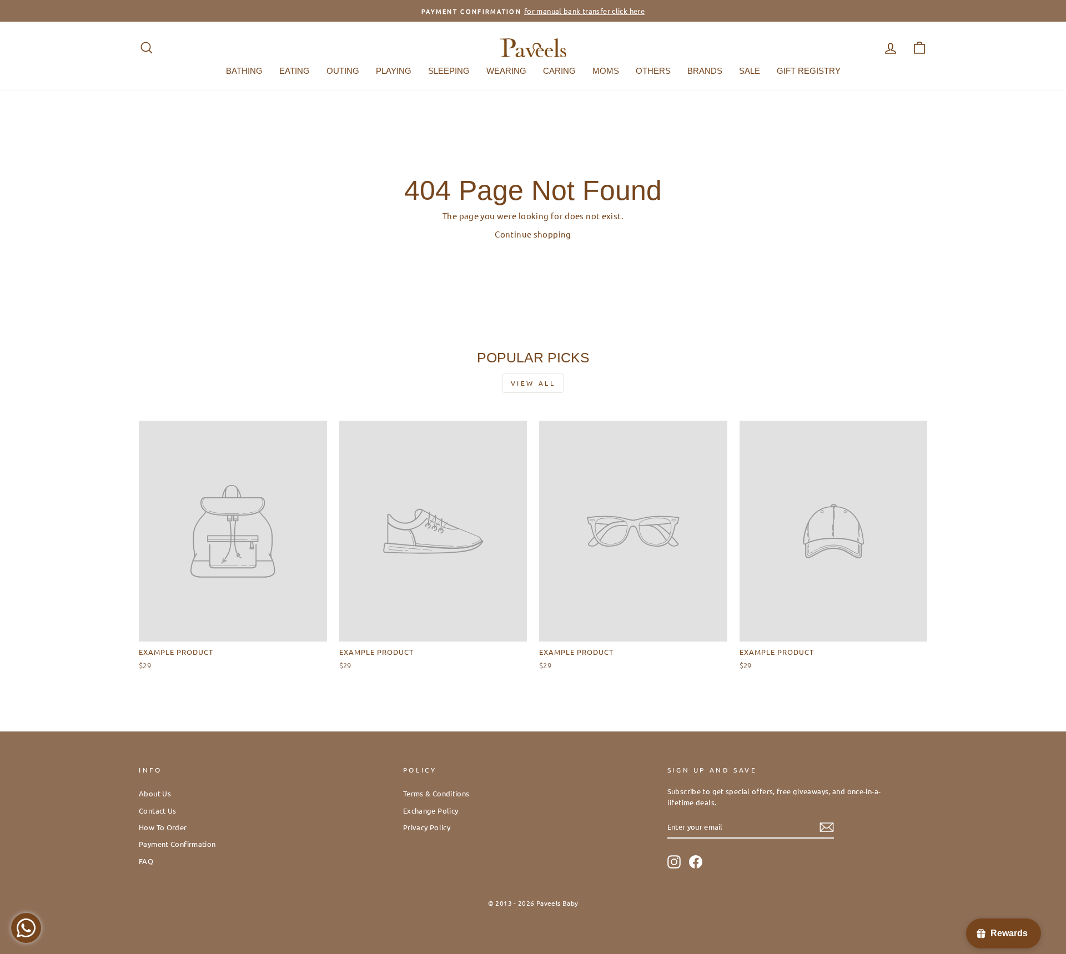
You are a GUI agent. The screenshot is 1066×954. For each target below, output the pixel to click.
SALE (749, 70)
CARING (559, 70)
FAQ (146, 861)
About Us (155, 793)
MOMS (605, 70)
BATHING (244, 70)
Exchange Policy (431, 810)
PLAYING (393, 70)
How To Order (163, 827)
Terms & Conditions (436, 793)
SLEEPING (449, 70)
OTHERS (653, 70)
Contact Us (158, 810)
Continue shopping (533, 234)
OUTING (342, 70)
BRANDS (704, 70)
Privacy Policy (426, 827)
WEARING (506, 70)
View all (533, 382)
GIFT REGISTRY (809, 70)
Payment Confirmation (177, 844)
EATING (294, 70)
